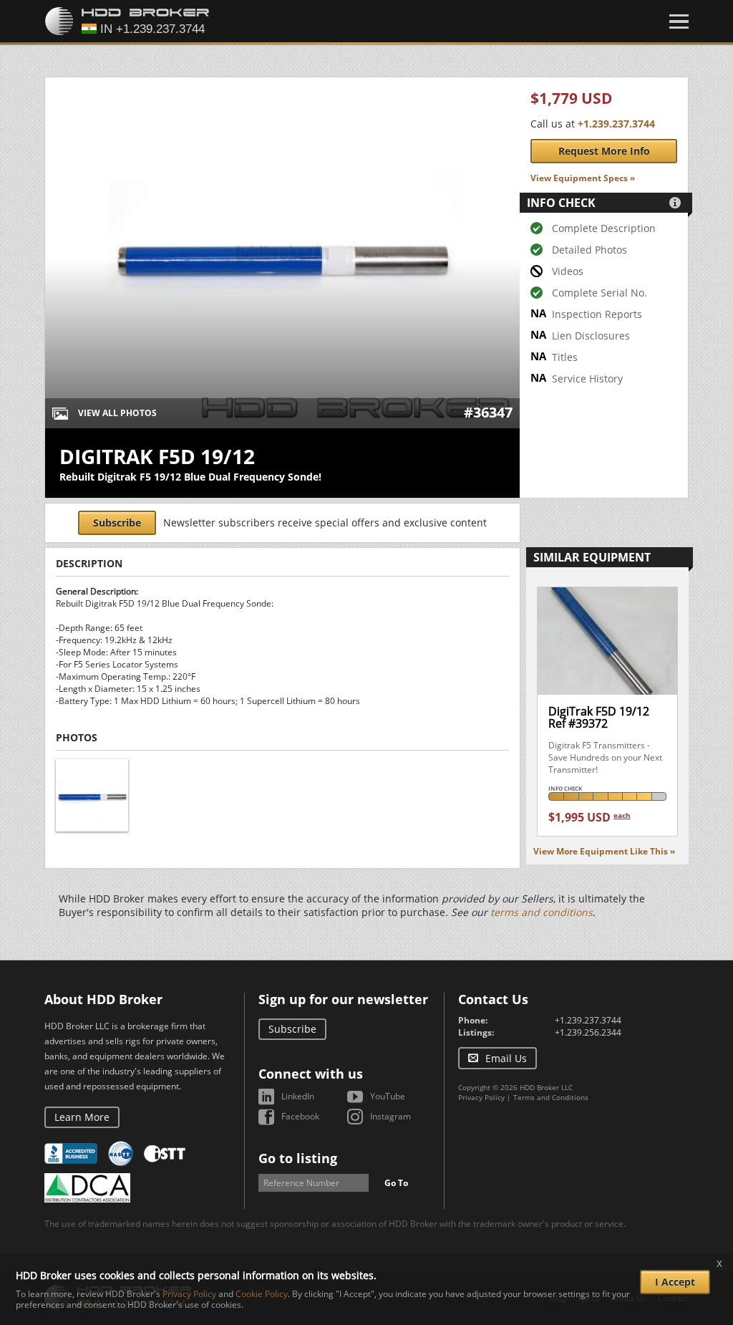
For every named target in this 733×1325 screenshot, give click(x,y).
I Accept (675, 1281)
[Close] (679, 21)
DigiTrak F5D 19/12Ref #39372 (598, 717)
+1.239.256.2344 (588, 1032)
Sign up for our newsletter (343, 999)
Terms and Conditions (550, 1097)
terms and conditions (541, 912)
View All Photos (117, 413)
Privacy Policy (481, 1097)
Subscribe (117, 522)
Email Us (506, 1058)
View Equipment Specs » (582, 178)
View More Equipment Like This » (604, 851)
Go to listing (297, 1158)
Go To (396, 1183)
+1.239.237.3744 (616, 123)
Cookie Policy (262, 1294)
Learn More (82, 1117)
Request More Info (604, 151)
